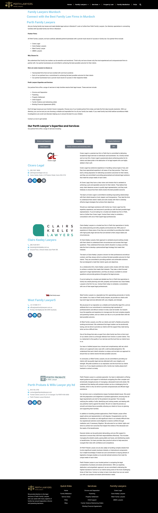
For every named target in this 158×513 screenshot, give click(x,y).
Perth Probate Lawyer (87, 462)
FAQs (135, 4)
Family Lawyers (81, 4)
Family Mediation (123, 4)
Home (69, 4)
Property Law (109, 4)
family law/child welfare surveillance (112, 111)
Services (95, 4)
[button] (140, 4)
